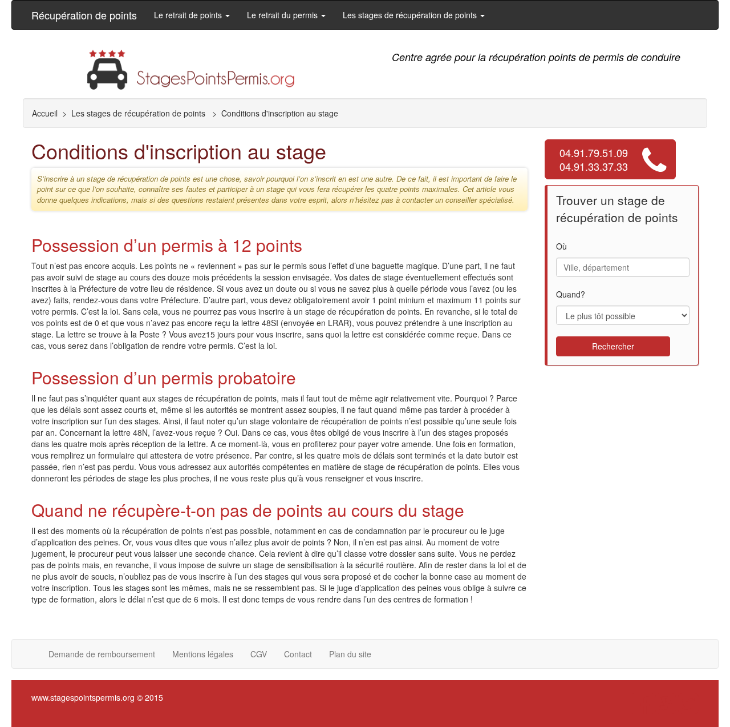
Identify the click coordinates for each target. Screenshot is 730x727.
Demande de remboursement (101, 654)
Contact (298, 654)
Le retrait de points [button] (189, 15)
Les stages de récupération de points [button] (411, 15)
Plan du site (350, 654)
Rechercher (613, 346)
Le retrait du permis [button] (283, 15)
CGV (258, 654)
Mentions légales (202, 654)
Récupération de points (84, 14)
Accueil (45, 113)
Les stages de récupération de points (139, 113)
